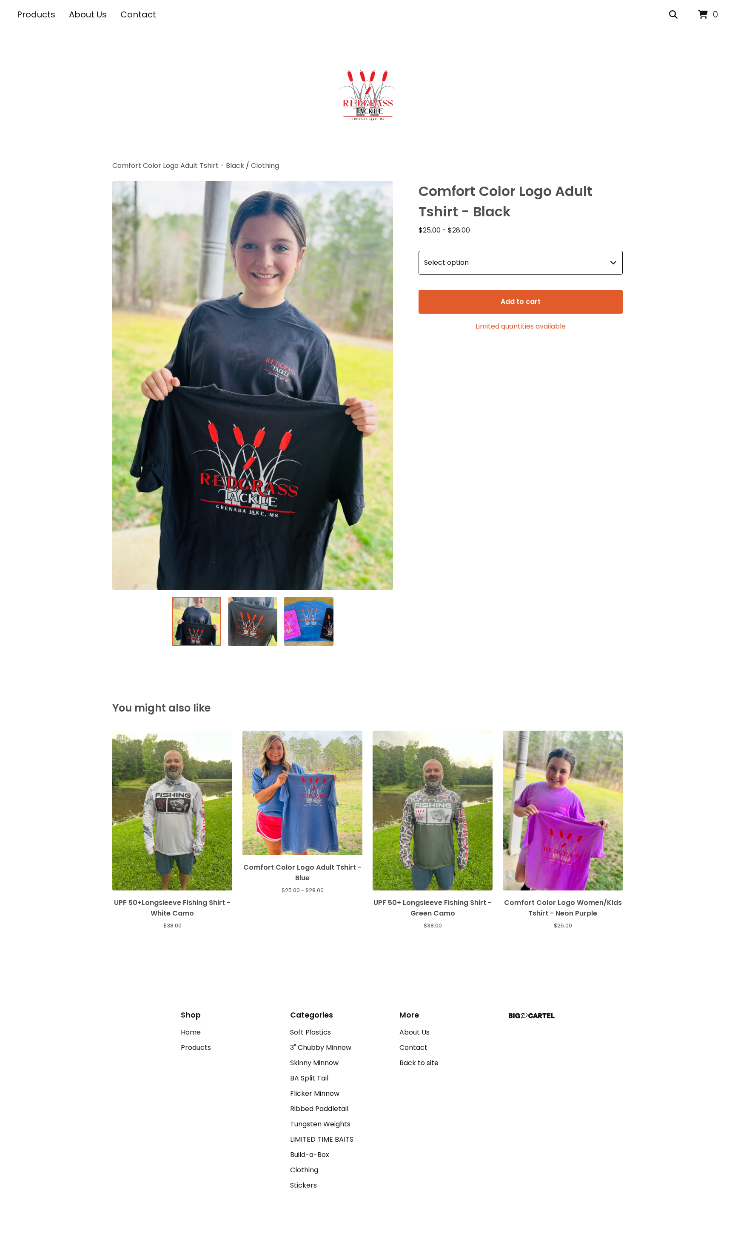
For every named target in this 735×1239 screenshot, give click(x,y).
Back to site (419, 1063)
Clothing (265, 165)
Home (191, 1032)
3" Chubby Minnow (320, 1047)
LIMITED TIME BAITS (321, 1139)
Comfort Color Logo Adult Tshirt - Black (178, 165)
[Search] (673, 15)
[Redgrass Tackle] (367, 95)
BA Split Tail (309, 1078)
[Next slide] (381, 385)
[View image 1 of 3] (196, 621)
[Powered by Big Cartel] (532, 1015)
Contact (138, 14)
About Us (88, 14)
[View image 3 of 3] (308, 621)
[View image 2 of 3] (252, 621)
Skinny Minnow (314, 1063)
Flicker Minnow (314, 1093)
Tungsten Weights (320, 1124)
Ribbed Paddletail (319, 1109)
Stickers (303, 1185)
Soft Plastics (310, 1032)
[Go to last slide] (124, 385)
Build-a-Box (309, 1155)
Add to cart (521, 301)
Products (36, 14)
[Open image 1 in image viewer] (252, 385)
